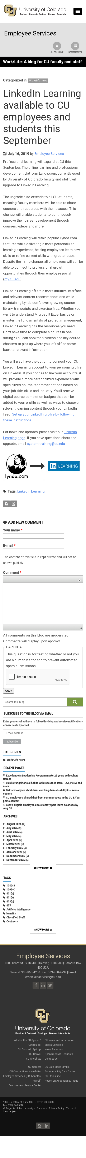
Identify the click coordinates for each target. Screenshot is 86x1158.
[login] (14, 1111)
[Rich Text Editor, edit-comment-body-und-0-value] (43, 604)
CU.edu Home (57, 52)
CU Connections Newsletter (25, 1071)
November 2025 (15, 860)
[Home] (35, 15)
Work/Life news (38, 80)
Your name (12, 530)
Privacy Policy (56, 1108)
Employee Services (49, 154)
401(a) (10, 893)
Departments (75, 52)
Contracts (12, 921)
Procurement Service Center (25, 1085)
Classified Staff (15, 917)
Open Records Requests (59, 1054)
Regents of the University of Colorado (26, 1108)
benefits (11, 913)
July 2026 (12, 828)
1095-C (10, 889)
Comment (12, 572)
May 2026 (12, 836)
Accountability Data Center (60, 1071)
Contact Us (51, 1058)
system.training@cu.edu (46, 444)
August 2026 (14, 824)
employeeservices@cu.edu (43, 977)
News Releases (54, 1049)
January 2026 (14, 852)
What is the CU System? (27, 1040)
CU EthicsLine (53, 1076)
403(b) (10, 901)
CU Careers (34, 1066)
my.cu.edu (12, 279)
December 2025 (15, 856)
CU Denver (35, 1054)
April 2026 (12, 840)
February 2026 (14, 848)
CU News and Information (59, 1040)
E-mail (9, 545)
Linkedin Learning (31, 491)
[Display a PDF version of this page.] (13, 504)
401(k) (10, 897)
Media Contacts (54, 1044)
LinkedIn (46, 1126)
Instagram (39, 1126)
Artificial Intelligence (18, 909)
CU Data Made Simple (57, 1066)
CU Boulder (34, 1044)
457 (8, 905)
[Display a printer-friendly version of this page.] (6, 504)
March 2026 (13, 844)
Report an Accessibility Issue (61, 1080)
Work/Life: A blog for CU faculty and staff (42, 61)
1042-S (10, 885)
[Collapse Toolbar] (79, 580)
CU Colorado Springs (29, 1049)
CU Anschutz (33, 1058)
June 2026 (12, 832)
